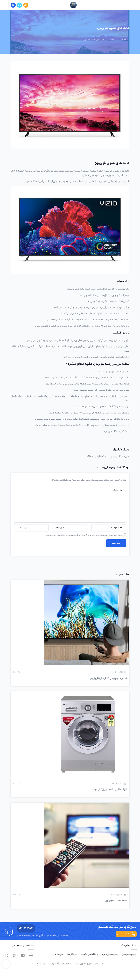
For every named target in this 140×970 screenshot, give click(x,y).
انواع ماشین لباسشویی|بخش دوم (110, 790)
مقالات (111, 40)
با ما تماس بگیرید (89, 954)
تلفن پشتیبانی (123, 934)
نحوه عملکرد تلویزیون (116, 901)
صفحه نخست (123, 40)
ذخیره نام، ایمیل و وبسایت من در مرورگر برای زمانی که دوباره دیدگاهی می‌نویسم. (84, 535)
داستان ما (71, 954)
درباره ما (58, 954)
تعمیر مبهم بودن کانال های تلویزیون (108, 679)
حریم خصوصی (129, 954)
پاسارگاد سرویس (112, 432)
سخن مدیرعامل (110, 954)
